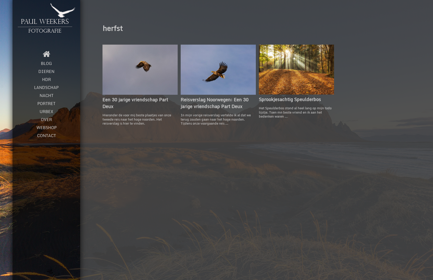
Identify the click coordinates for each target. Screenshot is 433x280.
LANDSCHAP (46, 87)
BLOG (46, 63)
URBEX (46, 111)
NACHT (46, 95)
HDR (46, 79)
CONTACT (46, 135)
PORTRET (46, 103)
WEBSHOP (46, 127)
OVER (46, 119)
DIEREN (46, 71)
